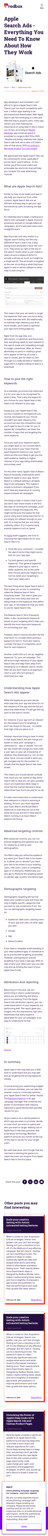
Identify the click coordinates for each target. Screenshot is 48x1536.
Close (24, 1526)
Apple (9, 535)
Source (7, 1049)
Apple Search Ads (24, 87)
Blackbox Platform (17, 1098)
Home (6, 87)
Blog (13, 87)
